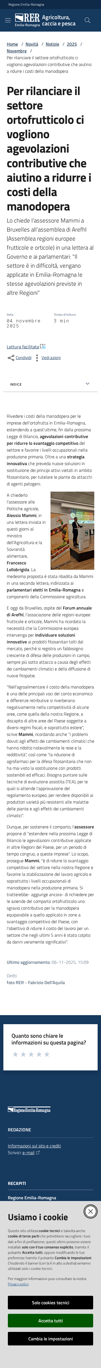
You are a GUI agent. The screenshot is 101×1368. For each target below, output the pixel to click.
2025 (72, 44)
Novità (32, 44)
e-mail (28, 1152)
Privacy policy (18, 1284)
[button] (87, 20)
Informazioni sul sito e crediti (34, 1145)
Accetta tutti (50, 1320)
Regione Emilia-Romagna (26, 4)
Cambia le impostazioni (50, 1338)
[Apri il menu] (7, 20)
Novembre (17, 50)
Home (12, 44)
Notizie (52, 44)
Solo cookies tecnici (50, 1302)
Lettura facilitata (23, 346)
